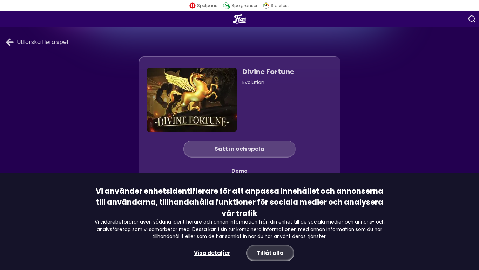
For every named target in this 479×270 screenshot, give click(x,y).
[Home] (239, 19)
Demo (239, 170)
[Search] (472, 19)
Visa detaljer (212, 253)
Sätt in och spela (239, 149)
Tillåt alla (270, 253)
